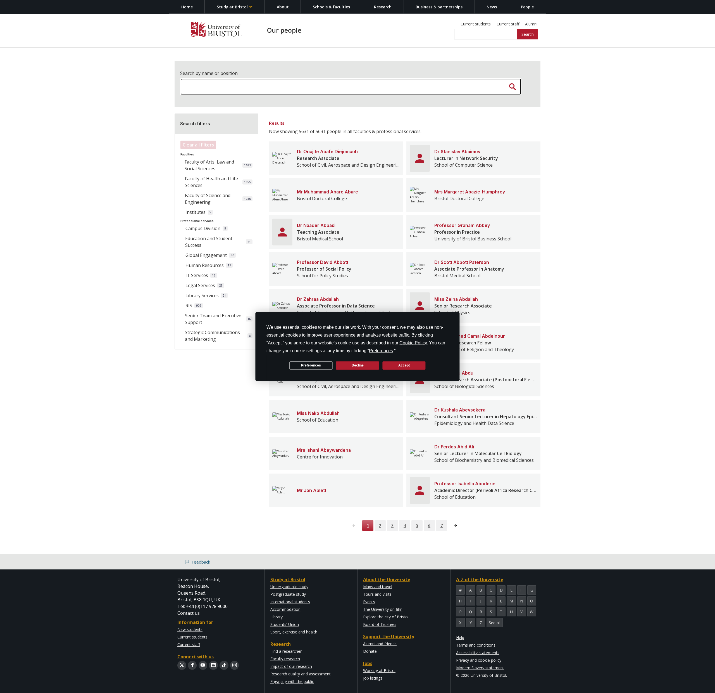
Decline (358, 365)
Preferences (311, 365)
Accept (404, 365)
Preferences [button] (381, 350)
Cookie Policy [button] (413, 342)
